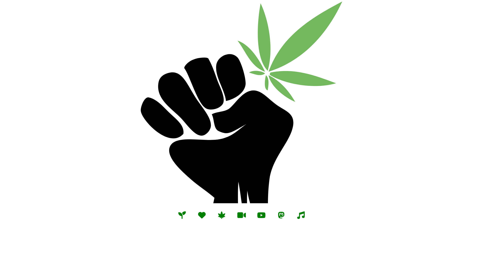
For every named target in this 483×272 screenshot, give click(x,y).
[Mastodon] (281, 215)
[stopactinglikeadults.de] (201, 215)
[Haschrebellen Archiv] (221, 215)
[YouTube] (261, 215)
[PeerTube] (241, 215)
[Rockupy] (182, 215)
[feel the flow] (300, 215)
